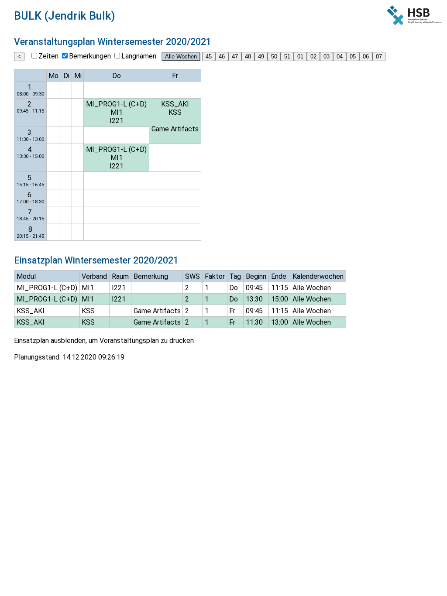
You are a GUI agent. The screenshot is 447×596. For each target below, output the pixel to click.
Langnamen (138, 56)
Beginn (256, 276)
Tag (235, 276)
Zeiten (48, 56)
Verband (94, 276)
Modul (26, 276)
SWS (192, 276)
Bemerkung (151, 276)
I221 (117, 120)
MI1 (116, 112)
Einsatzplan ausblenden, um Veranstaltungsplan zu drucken (104, 340)
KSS (175, 112)
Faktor (215, 276)
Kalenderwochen (318, 276)
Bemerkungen (90, 56)
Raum (120, 276)
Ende (278, 276)
